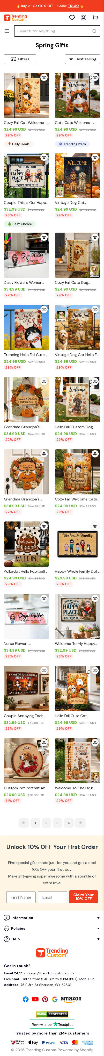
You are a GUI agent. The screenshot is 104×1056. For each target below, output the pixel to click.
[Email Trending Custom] (55, 1000)
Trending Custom (41, 1049)
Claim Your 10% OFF (83, 896)
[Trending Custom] (15, 17)
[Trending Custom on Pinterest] (45, 1000)
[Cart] (95, 17)
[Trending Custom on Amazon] (71, 1001)
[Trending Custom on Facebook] (26, 1000)
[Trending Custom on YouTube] (35, 1000)
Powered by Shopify (75, 1049)
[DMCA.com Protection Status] (52, 1014)
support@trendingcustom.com (48, 973)
